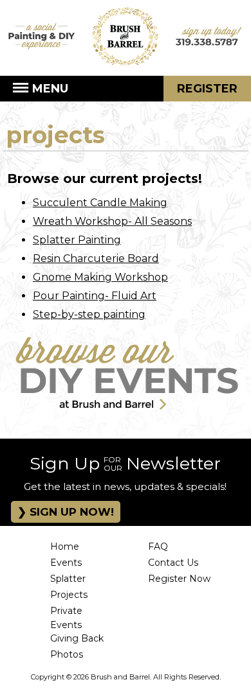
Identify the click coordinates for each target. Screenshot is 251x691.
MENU (48, 89)
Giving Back (77, 638)
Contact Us (173, 562)
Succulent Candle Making (100, 203)
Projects (69, 594)
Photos (66, 654)
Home (64, 546)
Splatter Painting (77, 240)
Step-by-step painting (89, 314)
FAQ (158, 546)
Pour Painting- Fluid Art (94, 296)
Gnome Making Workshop (100, 277)
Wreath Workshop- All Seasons (112, 221)
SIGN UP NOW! (70, 511)
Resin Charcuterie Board (96, 258)
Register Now (179, 578)
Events (66, 562)
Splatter (68, 578)
